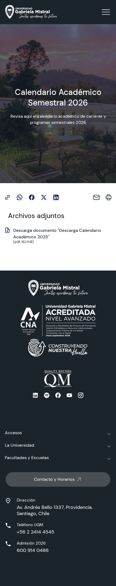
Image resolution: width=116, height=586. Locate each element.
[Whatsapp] (19, 197)
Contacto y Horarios (54, 479)
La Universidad (19, 445)
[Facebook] (31, 197)
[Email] (96, 197)
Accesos (13, 432)
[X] (43, 197)
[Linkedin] (56, 197)
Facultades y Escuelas (27, 457)
